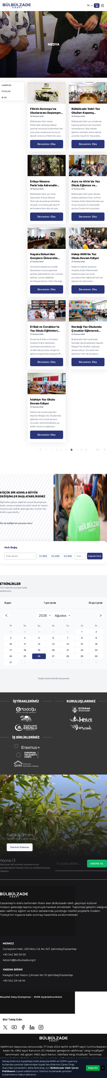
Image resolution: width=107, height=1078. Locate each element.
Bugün (7, 602)
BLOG (4, 97)
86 (97, 449)
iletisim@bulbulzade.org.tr (19, 960)
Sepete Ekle (94, 556)
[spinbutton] (80, 556)
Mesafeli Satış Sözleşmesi (15, 997)
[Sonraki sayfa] (104, 450)
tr (88, 5)
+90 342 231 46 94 (14, 980)
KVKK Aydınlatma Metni (48, 997)
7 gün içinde (50, 602)
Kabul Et (93, 1068)
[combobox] (19, 556)
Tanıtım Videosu (19, 847)
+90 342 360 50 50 (14, 954)
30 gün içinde (95, 602)
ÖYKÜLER (6, 91)
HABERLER (6, 85)
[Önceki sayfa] (40, 450)
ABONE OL (97, 863)
